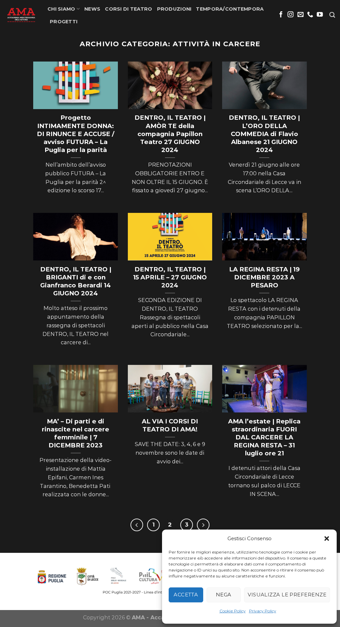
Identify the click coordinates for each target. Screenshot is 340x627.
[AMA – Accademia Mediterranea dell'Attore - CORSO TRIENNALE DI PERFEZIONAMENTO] (21, 15)
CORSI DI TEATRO (128, 9)
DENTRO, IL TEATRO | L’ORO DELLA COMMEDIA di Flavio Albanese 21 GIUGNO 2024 (264, 133)
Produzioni (174, 9)
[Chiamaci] (310, 14)
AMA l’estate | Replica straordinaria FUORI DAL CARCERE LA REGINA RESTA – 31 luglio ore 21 (264, 437)
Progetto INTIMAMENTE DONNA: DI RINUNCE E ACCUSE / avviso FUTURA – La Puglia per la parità (75, 133)
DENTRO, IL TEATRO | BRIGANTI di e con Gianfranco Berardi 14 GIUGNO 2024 (75, 281)
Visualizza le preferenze (287, 594)
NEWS (92, 9)
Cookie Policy (232, 610)
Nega (223, 594)
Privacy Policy (262, 610)
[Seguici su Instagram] (291, 14)
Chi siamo (61, 9)
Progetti (63, 22)
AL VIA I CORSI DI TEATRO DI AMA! (170, 425)
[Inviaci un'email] (300, 14)
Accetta (186, 594)
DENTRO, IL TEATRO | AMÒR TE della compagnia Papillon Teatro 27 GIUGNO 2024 (170, 133)
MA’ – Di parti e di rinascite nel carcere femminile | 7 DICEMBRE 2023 (75, 433)
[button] (326, 538)
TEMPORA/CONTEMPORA (230, 9)
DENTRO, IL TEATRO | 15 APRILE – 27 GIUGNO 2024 (170, 277)
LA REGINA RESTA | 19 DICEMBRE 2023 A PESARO (264, 277)
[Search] (332, 15)
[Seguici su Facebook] (281, 14)
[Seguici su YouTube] (320, 14)
